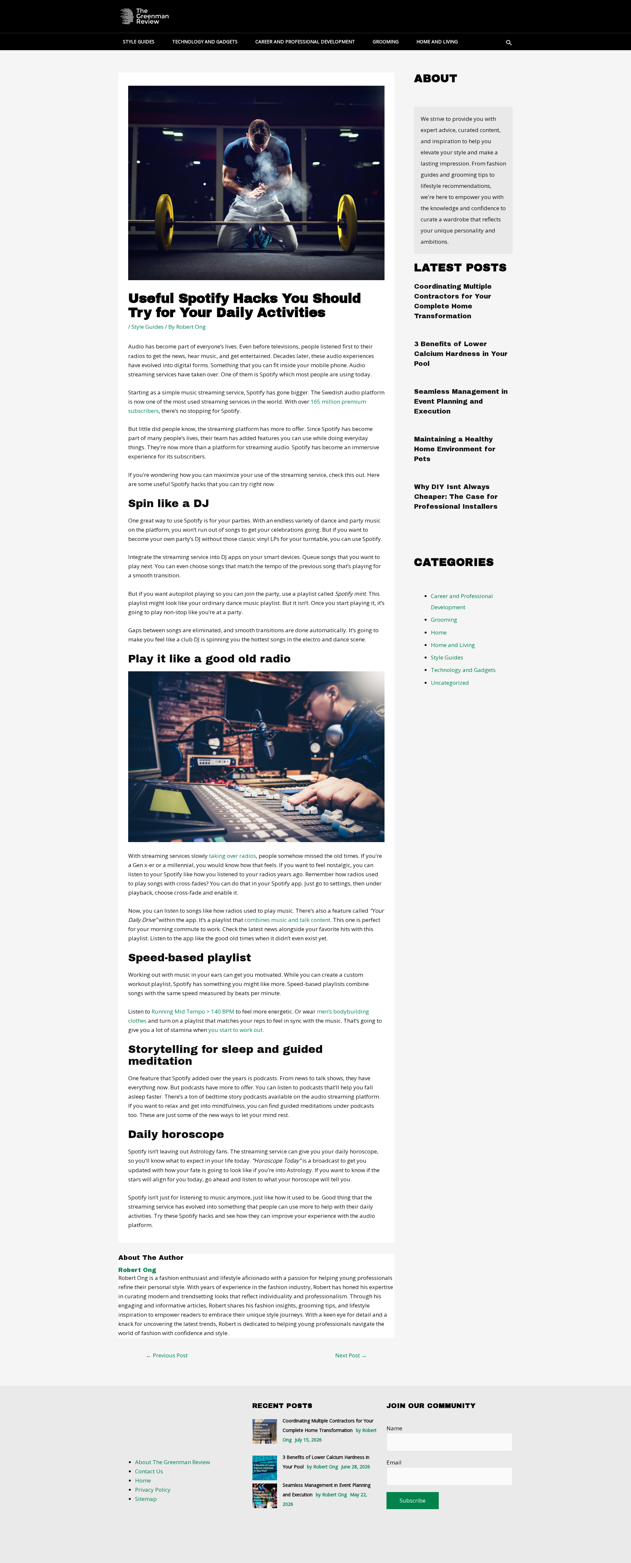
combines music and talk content (287, 920)
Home (439, 632)
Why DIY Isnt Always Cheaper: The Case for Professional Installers (456, 496)
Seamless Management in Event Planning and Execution (461, 401)
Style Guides (147, 326)
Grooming (444, 619)
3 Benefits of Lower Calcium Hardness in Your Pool (460, 353)
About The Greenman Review (172, 1462)
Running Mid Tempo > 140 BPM (193, 1011)
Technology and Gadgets (463, 670)
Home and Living (453, 645)
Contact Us (149, 1471)
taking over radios (232, 856)
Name (394, 1428)
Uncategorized (450, 682)
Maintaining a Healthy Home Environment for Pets (454, 448)
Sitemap (146, 1499)
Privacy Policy (153, 1489)
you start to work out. (235, 1030)
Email (394, 1462)
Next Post (351, 1355)
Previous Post (167, 1355)
